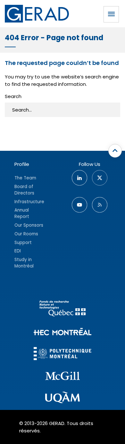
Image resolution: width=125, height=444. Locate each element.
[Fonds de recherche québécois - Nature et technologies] (62, 309)
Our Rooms (26, 234)
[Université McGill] (62, 377)
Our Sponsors (28, 225)
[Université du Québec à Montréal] (62, 398)
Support (23, 243)
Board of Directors (24, 190)
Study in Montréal (24, 263)
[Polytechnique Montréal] (62, 354)
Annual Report (21, 213)
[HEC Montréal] (62, 332)
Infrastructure (29, 202)
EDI (17, 251)
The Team (25, 178)
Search (13, 96)
